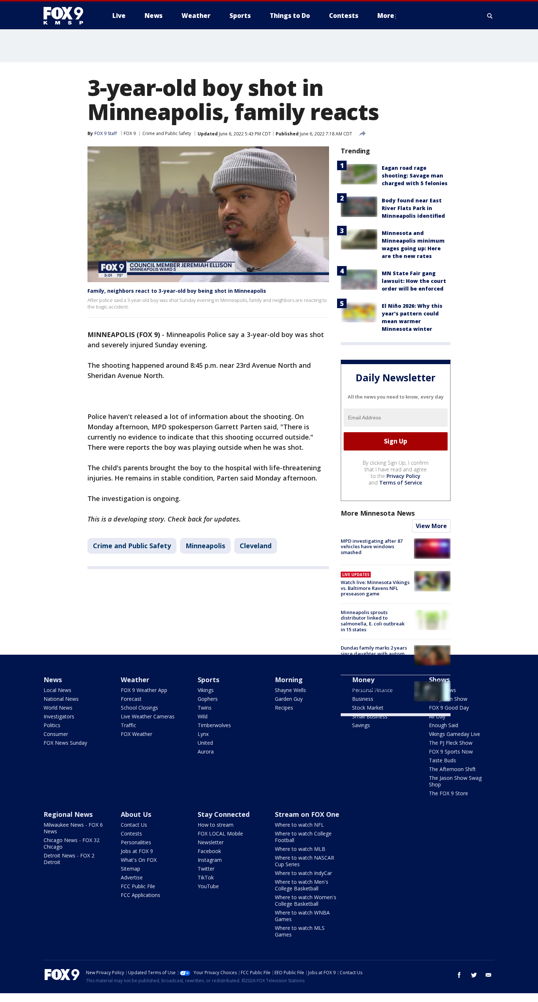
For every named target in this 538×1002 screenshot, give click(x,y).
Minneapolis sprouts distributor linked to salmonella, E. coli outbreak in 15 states (372, 621)
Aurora (206, 751)
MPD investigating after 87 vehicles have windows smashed (372, 547)
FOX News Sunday (65, 742)
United (205, 742)
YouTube (208, 886)
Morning (289, 679)
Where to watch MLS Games (300, 931)
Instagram (210, 859)
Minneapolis (205, 545)
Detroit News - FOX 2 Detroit (69, 858)
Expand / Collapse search (490, 15)
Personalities (136, 842)
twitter (474, 975)
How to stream (215, 824)
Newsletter (211, 842)
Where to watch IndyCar (303, 873)
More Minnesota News (378, 513)
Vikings (206, 690)
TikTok (206, 877)
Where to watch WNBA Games (302, 916)
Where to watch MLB (300, 848)
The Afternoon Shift (452, 769)
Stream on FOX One (307, 814)
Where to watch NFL (299, 824)
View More (431, 526)
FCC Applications (140, 894)
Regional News (68, 814)
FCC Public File (138, 886)
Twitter (206, 868)
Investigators (59, 716)
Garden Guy (289, 698)
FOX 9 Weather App (144, 690)
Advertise (132, 877)
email (488, 975)
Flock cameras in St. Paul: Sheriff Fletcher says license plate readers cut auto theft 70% (373, 692)
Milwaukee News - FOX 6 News (73, 828)
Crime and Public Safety (166, 133)
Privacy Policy (403, 475)
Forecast (131, 698)
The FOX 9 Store (448, 793)
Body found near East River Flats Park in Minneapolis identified (413, 208)
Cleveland (256, 545)
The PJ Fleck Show (450, 742)
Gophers (208, 698)
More (385, 15)
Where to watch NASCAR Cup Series (304, 861)
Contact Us (134, 824)
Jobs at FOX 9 (137, 851)
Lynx (203, 733)
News (53, 679)
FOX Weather (136, 733)
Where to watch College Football (303, 837)
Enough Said (443, 725)
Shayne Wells (290, 690)
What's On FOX (139, 859)
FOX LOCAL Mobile (220, 833)
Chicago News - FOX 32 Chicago (72, 843)
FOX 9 (130, 133)
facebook (459, 975)
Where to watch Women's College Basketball (305, 900)
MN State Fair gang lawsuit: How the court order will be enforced (414, 281)
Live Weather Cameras (148, 716)
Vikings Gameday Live (454, 733)
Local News (57, 690)
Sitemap (130, 868)
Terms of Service (400, 482)
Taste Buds (442, 760)
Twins (205, 707)
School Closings (139, 707)
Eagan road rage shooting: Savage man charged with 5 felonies (415, 175)
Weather (135, 679)
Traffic (128, 725)
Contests (131, 833)
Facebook (209, 851)
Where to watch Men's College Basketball (301, 885)
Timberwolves (214, 725)
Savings (361, 725)
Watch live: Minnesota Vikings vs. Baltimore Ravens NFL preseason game (375, 588)
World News (58, 707)
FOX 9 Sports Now (451, 751)
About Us (136, 814)
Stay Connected (224, 814)
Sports (208, 679)
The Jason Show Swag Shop (455, 781)
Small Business (370, 716)
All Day (437, 716)
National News (61, 698)
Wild (203, 716)
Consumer (56, 733)
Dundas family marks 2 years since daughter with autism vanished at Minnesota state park (374, 656)
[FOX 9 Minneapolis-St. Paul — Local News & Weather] (68, 16)
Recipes (284, 707)
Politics (52, 725)
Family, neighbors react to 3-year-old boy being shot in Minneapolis (176, 290)
